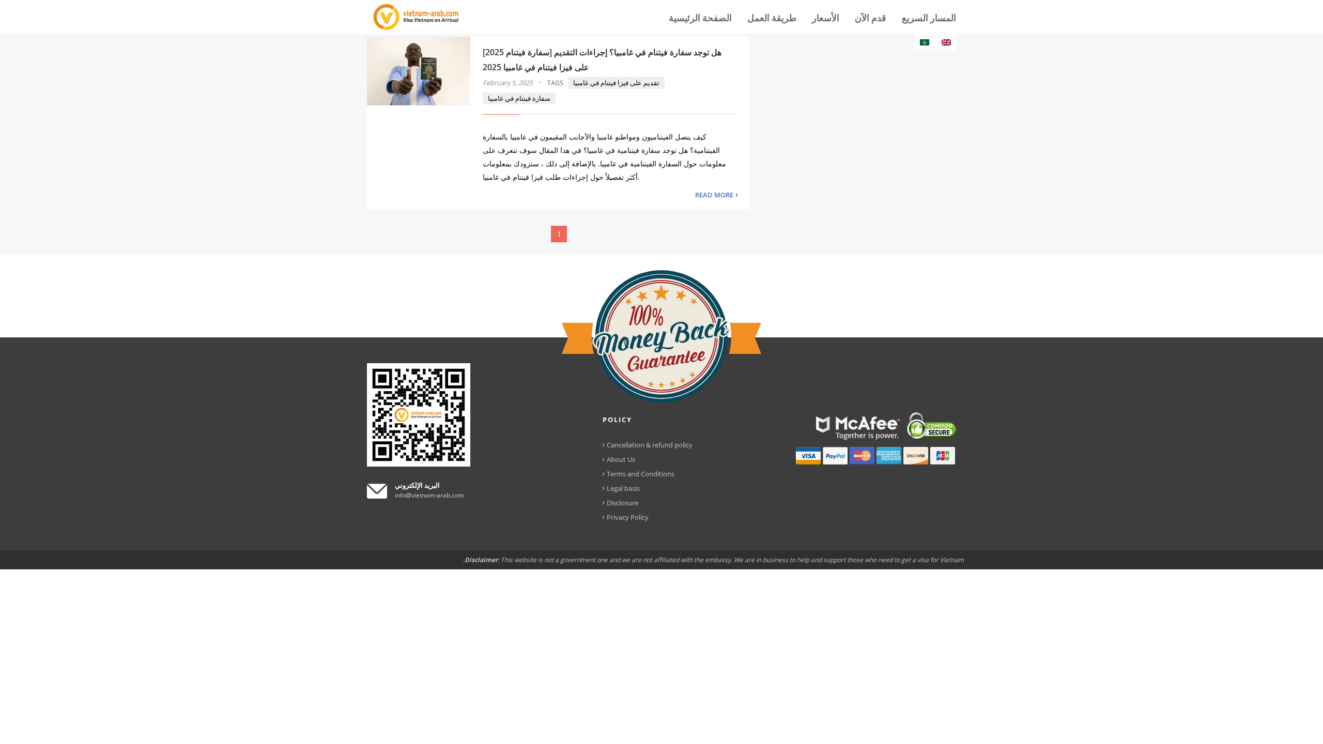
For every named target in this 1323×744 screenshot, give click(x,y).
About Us (621, 459)
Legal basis (623, 488)
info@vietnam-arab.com (429, 495)
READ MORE (714, 194)
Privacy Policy (628, 517)
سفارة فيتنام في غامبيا (519, 98)
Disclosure (622, 502)
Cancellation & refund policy (650, 445)
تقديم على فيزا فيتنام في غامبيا (616, 82)
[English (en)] (946, 42)
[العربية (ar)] (924, 42)
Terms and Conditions (640, 473)
